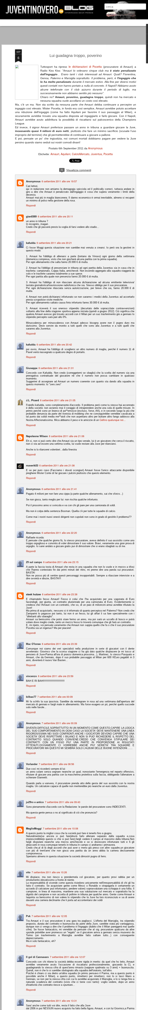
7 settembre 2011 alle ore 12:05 (49, 916)
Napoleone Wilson (37, 436)
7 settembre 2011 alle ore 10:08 (60, 828)
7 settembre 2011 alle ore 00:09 (55, 696)
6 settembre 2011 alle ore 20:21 (54, 243)
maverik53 (32, 465)
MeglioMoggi (34, 828)
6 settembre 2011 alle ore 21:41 (59, 489)
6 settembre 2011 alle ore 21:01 (56, 368)
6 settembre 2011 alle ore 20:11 (55, 216)
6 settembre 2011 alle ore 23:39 (59, 644)
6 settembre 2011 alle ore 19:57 (59, 181)
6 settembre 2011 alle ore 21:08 (57, 465)
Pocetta (108, 154)
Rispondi (31, 205)
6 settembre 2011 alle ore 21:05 (57, 400)
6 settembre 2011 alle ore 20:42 (54, 344)
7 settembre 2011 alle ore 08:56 (56, 764)
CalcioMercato (80, 154)
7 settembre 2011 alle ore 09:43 (62, 802)
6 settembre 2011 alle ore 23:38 (59, 594)
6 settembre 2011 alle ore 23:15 (60, 562)
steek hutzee (33, 594)
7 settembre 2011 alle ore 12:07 (67, 957)
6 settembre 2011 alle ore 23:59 (55, 676)
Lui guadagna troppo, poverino (76, 55)
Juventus (96, 154)
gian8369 (31, 216)
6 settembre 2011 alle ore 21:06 (66, 436)
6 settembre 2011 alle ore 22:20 (59, 533)
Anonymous (95, 148)
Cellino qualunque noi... (113, 420)
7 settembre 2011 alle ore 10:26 (49, 872)
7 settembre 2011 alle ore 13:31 (59, 1000)
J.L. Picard (32, 400)
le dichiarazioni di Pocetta (85, 66)
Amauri (54, 154)
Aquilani (65, 154)
